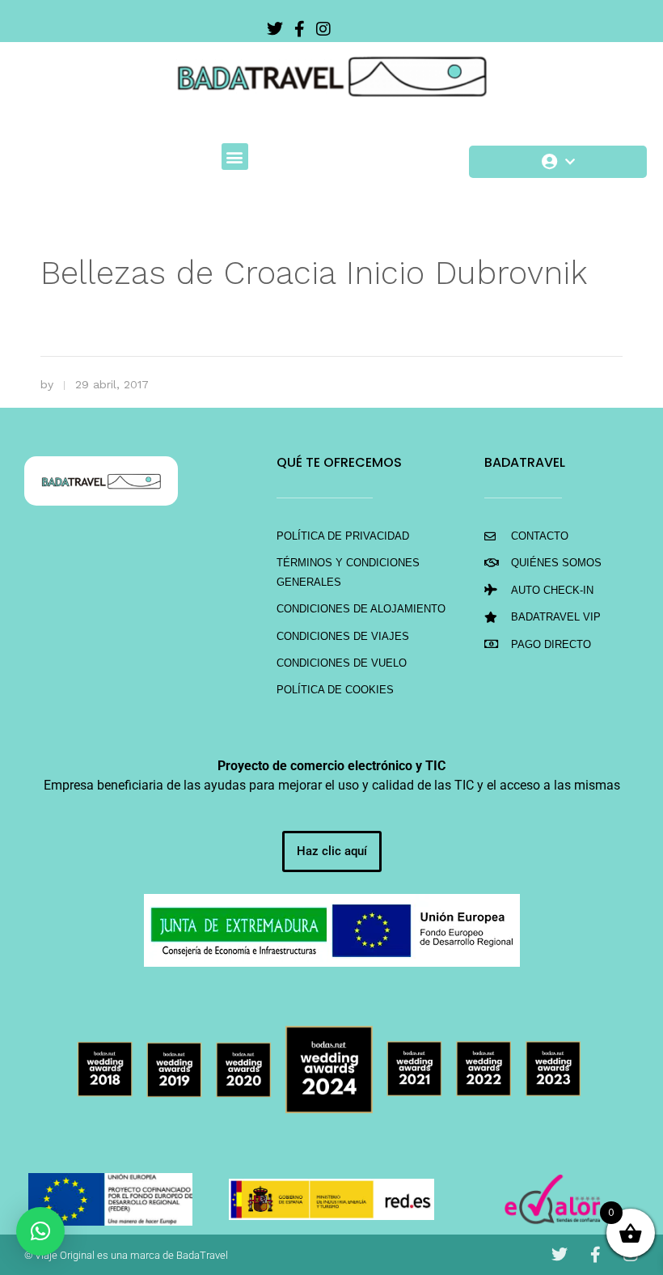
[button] (235, 156)
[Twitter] (275, 29)
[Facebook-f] (299, 29)
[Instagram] (323, 29)
